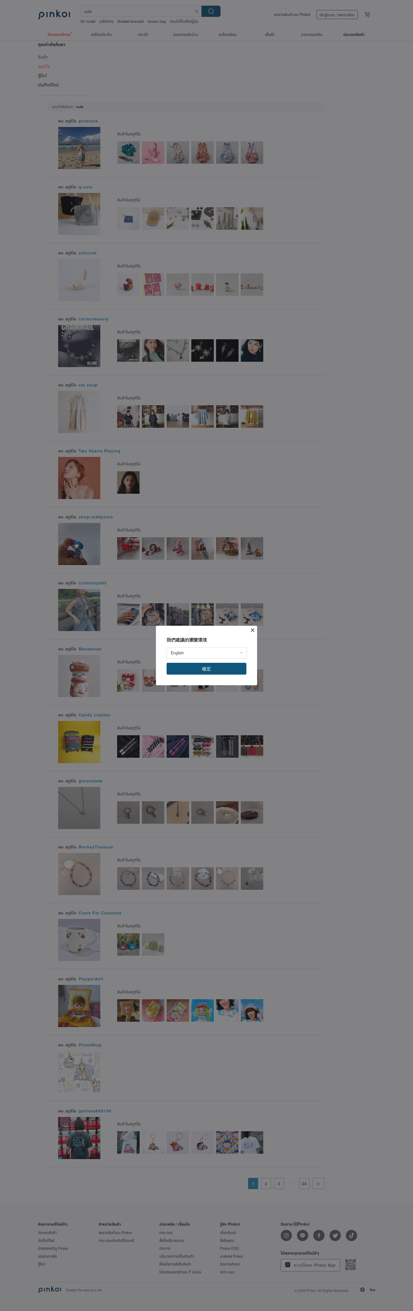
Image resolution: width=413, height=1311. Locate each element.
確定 (206, 668)
